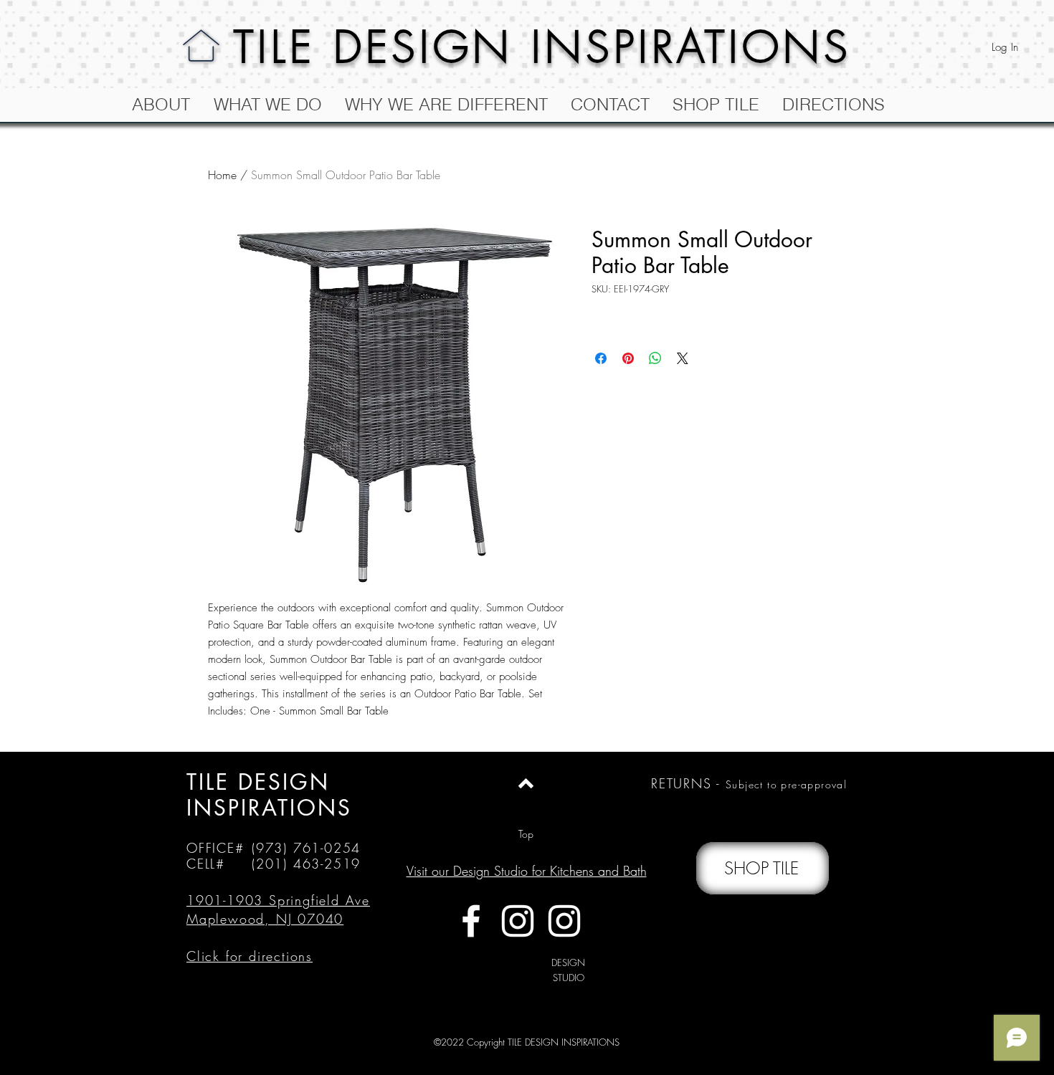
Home (222, 175)
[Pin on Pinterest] (628, 358)
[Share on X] (682, 358)
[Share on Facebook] (600, 358)
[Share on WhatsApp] (655, 358)
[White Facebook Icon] (471, 920)
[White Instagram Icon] (517, 920)
